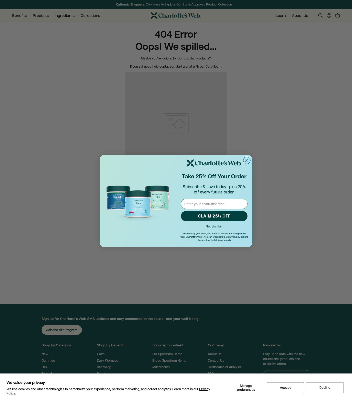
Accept (285, 388)
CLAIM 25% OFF (214, 216)
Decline (324, 388)
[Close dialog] (246, 160)
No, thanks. (214, 226)
